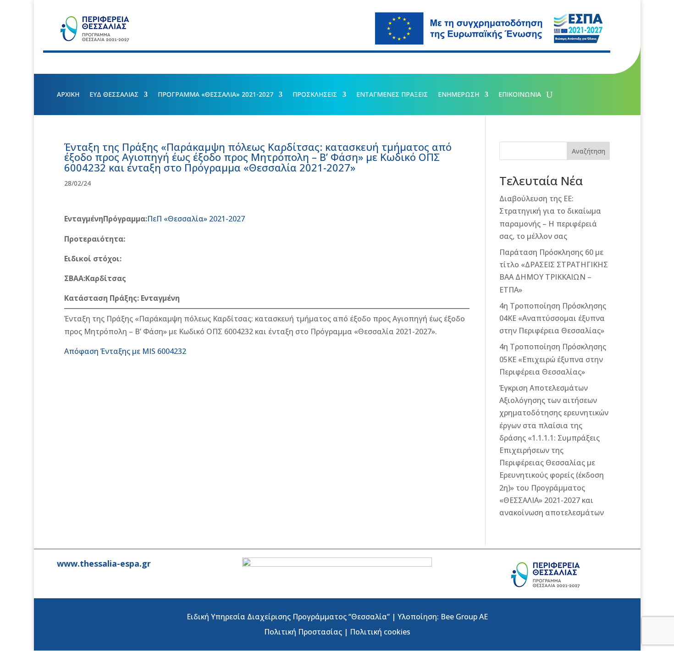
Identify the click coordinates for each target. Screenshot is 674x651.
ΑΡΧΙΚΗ (68, 95)
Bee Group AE (464, 617)
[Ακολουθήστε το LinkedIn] (114, 62)
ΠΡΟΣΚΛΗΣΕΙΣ (315, 95)
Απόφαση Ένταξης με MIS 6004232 (125, 351)
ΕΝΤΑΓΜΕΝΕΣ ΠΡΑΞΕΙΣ (392, 95)
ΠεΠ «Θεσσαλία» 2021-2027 (196, 219)
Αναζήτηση (588, 151)
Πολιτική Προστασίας (303, 632)
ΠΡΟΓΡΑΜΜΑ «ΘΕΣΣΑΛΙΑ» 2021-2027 (215, 95)
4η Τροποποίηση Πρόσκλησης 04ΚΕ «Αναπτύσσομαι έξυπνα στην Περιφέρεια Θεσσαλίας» (552, 318)
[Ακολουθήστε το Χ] (78, 62)
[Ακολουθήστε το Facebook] (59, 62)
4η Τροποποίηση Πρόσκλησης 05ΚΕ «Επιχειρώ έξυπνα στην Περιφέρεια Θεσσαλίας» (552, 359)
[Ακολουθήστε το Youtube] (96, 62)
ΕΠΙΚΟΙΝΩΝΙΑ (519, 95)
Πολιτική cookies (380, 632)
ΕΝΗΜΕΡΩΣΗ (458, 95)
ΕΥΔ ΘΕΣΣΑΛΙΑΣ (113, 95)
